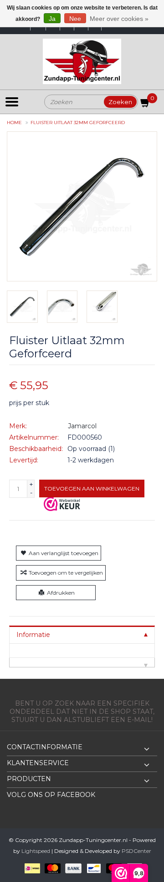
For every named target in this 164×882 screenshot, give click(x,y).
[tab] (82, 634)
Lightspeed (35, 850)
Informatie (33, 635)
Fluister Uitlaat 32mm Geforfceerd (78, 122)
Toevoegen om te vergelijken (66, 572)
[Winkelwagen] (145, 104)
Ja (52, 18)
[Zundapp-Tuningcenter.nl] (82, 61)
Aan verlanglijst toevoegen (63, 553)
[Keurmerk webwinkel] (62, 504)
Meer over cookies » (119, 18)
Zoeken (120, 101)
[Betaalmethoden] (30, 868)
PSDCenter (136, 850)
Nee (75, 18)
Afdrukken (61, 592)
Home (14, 122)
